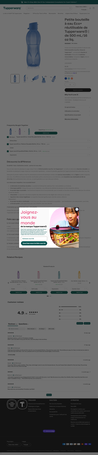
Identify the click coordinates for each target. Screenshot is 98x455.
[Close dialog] (77, 209)
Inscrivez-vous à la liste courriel (34, 243)
